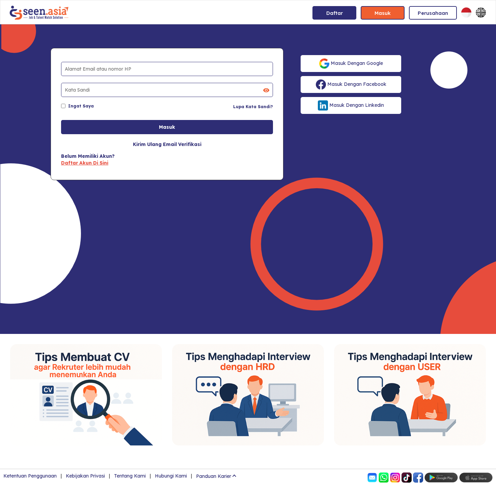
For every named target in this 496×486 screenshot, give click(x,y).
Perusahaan (433, 13)
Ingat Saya (81, 105)
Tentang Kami (130, 476)
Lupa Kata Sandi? (253, 106)
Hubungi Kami (171, 476)
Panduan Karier (213, 476)
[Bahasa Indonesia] (466, 12)
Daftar (334, 13)
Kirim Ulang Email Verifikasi (167, 144)
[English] (480, 12)
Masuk (383, 13)
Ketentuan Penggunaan (30, 476)
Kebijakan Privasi (85, 476)
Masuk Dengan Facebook (356, 84)
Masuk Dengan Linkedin (356, 105)
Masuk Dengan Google (356, 63)
